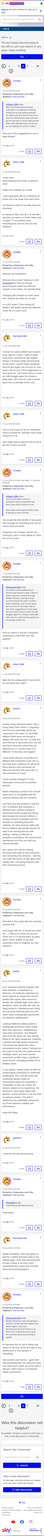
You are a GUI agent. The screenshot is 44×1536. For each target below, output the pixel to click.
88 (7, 1222)
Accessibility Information (32, 1510)
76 (7, 146)
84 (7, 883)
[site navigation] (2, 3)
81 (7, 548)
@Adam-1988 (12, 104)
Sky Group (6, 1515)
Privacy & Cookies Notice (11, 1510)
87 (7, 1163)
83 (7, 692)
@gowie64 (10, 1203)
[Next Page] (11, 71)
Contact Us (37, 1512)
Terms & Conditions (34, 1508)
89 (7, 1278)
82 (7, 648)
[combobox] (20, 19)
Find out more (18, 97)
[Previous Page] (3, 66)
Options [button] (4, 37)
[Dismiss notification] (41, 11)
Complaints (6, 1512)
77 (7, 236)
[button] (40, 80)
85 (7, 955)
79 (7, 398)
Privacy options (8, 1508)
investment (7, 283)
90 (7, 1381)
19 (37, 66)
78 (7, 320)
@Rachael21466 (13, 587)
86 (7, 1122)
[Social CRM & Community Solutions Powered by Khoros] (36, 1530)
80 (7, 454)
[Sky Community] (15, 3)
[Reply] (38, 151)
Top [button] (23, 1502)
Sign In (41, 4)
